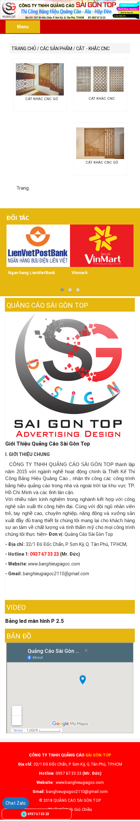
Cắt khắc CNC (102, 99)
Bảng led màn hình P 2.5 (34, 621)
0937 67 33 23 (38, 814)
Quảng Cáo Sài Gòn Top (47, 305)
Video (16, 607)
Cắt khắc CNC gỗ (41, 99)
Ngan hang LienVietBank (31, 272)
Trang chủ (23, 48)
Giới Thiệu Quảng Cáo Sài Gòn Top (47, 443)
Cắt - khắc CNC (93, 48)
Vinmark (80, 272)
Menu (23, 26)
